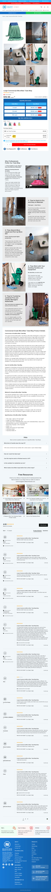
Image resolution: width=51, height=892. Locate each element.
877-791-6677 (39, 872)
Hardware (34, 854)
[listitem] (27, 10)
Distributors (17, 882)
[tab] (37, 531)
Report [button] (29, 542)
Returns (16, 855)
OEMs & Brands (18, 884)
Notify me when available (30, 144)
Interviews (17, 877)
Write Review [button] (43, 525)
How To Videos (18, 873)
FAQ (16, 871)
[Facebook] (3, 865)
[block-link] (8, 830)
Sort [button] (4, 530)
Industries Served (12, 12)
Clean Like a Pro (19, 867)
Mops (33, 848)
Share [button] (32, 542)
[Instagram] (6, 865)
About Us (17, 844)
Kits (32, 855)
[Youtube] (9, 865)
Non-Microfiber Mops (37, 857)
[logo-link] (9, 7)
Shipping (17, 853)
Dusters (33, 852)
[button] (8, 93)
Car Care (34, 850)
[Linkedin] (3, 867)
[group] (9, 524)
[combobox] (25, 7)
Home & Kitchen (35, 859)
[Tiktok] (12, 865)
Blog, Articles (18, 869)
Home (3, 16)
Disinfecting (34, 846)
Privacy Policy (18, 859)
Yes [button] (27, 542)
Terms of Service (19, 857)
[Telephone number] (41, 7)
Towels (33, 844)
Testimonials (18, 846)
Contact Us (17, 848)
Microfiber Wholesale (27, 890)
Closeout (34, 861)
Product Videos (18, 875)
